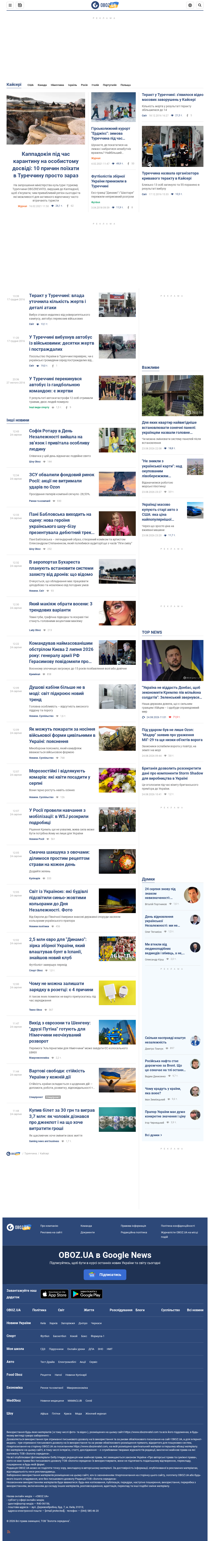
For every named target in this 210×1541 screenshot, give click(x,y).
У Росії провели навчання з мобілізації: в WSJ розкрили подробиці (58, 816)
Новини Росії (36, 839)
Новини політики (39, 926)
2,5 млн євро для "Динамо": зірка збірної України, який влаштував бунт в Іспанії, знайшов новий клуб (58, 948)
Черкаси (96, 1323)
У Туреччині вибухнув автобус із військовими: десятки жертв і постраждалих (61, 343)
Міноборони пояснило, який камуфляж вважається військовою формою (55, 750)
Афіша (44, 1413)
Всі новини (195, 1310)
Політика (39, 1310)
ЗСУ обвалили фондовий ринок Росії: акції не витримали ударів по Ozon (61, 480)
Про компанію (49, 1225)
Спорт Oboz (36, 970)
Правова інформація (133, 1225)
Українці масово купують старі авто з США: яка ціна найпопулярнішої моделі (160, 512)
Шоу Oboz (35, 461)
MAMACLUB (75, 1400)
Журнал (22, 206)
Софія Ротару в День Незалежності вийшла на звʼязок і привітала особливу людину (59, 440)
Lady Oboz (35, 630)
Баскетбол (59, 1336)
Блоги (140, 1310)
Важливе (150, 367)
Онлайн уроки (76, 1349)
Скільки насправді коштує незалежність (165, 1040)
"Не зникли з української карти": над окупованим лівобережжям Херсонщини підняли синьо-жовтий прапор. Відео (162, 468)
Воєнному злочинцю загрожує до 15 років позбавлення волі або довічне (78, 668)
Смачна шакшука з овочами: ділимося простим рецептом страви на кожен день (59, 858)
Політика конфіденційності (178, 1225)
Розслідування (121, 1310)
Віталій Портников (156, 904)
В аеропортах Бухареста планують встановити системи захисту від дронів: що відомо (61, 568)
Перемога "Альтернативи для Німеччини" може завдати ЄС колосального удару (78, 1050)
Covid (89, 1400)
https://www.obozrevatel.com (141, 1432)
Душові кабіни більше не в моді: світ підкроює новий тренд (57, 693)
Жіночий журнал (96, 1413)
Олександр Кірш (154, 959)
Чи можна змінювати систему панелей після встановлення (171, 440)
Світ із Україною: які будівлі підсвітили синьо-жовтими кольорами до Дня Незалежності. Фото (58, 900)
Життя (89, 1310)
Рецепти (45, 1374)
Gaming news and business (44, 1141)
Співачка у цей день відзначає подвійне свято (60, 456)
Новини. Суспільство (41, 716)
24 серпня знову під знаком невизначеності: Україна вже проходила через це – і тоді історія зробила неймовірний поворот (162, 893)
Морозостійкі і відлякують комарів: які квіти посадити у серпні (59, 777)
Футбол (95, 202)
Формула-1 (97, 1336)
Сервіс (93, 1361)
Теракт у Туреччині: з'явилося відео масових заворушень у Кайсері (172, 97)
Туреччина (30, 1153)
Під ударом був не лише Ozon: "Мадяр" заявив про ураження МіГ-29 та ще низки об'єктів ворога (172, 735)
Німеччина (57, 85)
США (30, 85)
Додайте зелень (39, 871)
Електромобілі (67, 1361)
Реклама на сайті (51, 1232)
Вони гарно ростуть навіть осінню (52, 790)
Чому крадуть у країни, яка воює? (163, 1091)
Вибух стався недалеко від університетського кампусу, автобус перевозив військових (59, 316)
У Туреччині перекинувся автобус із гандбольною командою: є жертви (55, 384)
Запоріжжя (68, 1323)
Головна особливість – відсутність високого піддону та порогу (59, 708)
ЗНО (100, 1349)
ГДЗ (42, 1349)
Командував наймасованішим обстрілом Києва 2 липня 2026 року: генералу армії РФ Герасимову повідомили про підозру (61, 653)
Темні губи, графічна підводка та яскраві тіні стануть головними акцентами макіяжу (58, 619)
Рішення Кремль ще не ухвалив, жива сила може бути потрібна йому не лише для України (61, 831)
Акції (83, 1361)
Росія (84, 85)
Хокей (74, 1336)
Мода (78, 1413)
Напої (58, 1374)
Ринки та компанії (39, 501)
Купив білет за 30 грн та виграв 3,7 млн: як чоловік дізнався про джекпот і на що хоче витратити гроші (62, 1119)
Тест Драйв (47, 1361)
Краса (67, 1413)
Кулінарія (34, 878)
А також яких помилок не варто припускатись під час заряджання (62, 998)
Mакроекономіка (39, 1057)
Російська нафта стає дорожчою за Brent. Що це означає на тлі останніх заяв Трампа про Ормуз (165, 1065)
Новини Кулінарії (76, 1374)
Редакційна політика (134, 1232)
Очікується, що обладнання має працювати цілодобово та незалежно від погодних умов (59, 583)
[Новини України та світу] (13, 1154)
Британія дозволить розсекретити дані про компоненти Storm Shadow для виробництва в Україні (172, 773)
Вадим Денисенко (155, 1076)
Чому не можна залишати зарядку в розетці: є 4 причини (61, 986)
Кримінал (34, 674)
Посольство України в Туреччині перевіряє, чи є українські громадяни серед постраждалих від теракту (61, 358)
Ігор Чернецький (154, 1122)
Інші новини (18, 420)
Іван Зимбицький (155, 1099)
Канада (42, 85)
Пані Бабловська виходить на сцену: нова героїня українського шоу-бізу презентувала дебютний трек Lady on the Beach (60, 524)
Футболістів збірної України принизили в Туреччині (109, 181)
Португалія (109, 85)
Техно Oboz (35, 1009)
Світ (144, 115)
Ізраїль (72, 85)
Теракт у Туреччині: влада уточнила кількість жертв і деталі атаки (57, 301)
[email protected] (54, 1510)
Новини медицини (52, 1400)
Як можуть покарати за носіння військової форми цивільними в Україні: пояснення (62, 735)
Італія (95, 85)
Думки (148, 879)
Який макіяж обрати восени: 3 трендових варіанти (60, 607)
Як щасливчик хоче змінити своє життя (55, 1135)
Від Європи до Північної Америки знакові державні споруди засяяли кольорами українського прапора (74, 918)
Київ (43, 1323)
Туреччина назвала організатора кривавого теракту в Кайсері (170, 175)
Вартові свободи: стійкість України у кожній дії (57, 1074)
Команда (86, 1225)
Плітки (56, 1413)
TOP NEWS (152, 632)
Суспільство (170, 1310)
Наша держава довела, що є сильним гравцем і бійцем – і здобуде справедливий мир (170, 707)
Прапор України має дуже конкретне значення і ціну (165, 1114)
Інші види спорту (39, 407)
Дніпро (83, 1323)
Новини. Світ (36, 590)
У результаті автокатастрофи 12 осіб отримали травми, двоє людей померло (61, 399)
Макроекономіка (77, 1387)
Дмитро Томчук (154, 1048)
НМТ (110, 1349)
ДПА (91, 1349)
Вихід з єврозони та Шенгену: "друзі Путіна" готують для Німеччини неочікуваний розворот (60, 1032)
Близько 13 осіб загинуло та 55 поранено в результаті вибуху (171, 186)
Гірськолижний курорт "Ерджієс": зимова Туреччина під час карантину (110, 133)
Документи (88, 1232)
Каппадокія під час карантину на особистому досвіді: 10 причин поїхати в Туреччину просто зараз (45, 165)
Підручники (56, 1349)
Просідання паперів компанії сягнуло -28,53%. (59, 494)
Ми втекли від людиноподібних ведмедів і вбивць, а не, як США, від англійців (163, 949)
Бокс (84, 1336)
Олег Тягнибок (153, 932)
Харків (53, 1323)
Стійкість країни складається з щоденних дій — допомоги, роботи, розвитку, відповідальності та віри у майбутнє (62, 1086)
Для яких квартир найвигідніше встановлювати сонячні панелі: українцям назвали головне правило (169, 427)
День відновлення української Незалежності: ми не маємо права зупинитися (164, 921)
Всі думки (152, 1135)
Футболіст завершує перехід (48, 964)
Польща (126, 85)
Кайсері (14, 84)
